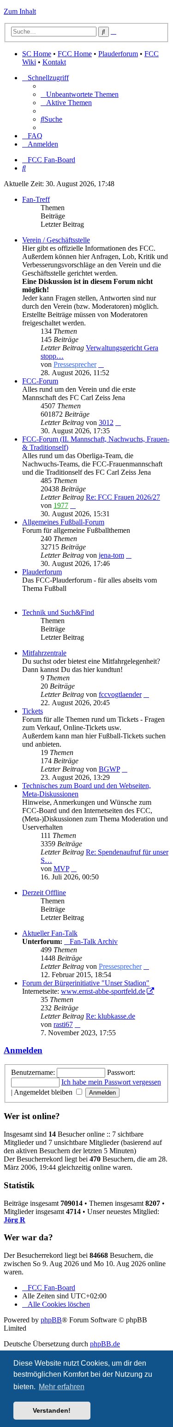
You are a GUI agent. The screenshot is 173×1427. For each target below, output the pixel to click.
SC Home (36, 54)
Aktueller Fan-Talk (50, 933)
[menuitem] (80, 94)
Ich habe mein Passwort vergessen (111, 1082)
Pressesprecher (75, 364)
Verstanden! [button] (52, 1410)
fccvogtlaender (120, 694)
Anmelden (23, 1050)
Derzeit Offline (44, 892)
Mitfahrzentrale (44, 653)
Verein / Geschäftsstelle (56, 240)
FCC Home (75, 54)
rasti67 (63, 1024)
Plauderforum (118, 54)
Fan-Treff (36, 199)
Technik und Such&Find (58, 612)
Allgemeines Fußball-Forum (63, 522)
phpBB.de (105, 1344)
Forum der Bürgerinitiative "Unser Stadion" (85, 983)
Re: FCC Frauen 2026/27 (123, 497)
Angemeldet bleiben (44, 1092)
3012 (106, 422)
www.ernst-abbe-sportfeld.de (103, 991)
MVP (61, 869)
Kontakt (54, 62)
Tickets (32, 711)
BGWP (109, 769)
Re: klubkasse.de (110, 1016)
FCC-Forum (40, 381)
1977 (61, 505)
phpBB (51, 1320)
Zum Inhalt (20, 11)
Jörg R (14, 1220)
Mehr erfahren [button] (61, 1387)
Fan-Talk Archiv (94, 941)
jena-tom (111, 555)
